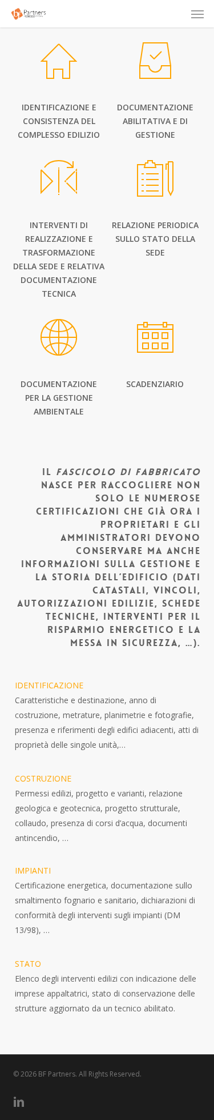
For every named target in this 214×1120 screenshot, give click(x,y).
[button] (197, 13)
